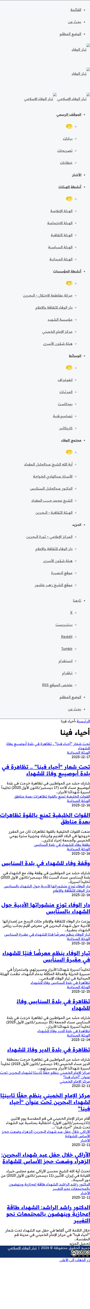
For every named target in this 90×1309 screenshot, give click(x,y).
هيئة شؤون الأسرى (58, 343)
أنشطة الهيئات (69, 187)
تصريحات (65, 150)
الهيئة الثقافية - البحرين (54, 512)
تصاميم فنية (63, 416)
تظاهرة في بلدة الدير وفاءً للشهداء (48, 1049)
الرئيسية (83, 721)
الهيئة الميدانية (61, 259)
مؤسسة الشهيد (60, 319)
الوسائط (75, 356)
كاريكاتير (66, 428)
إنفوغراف (65, 380)
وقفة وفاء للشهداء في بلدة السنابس (46, 863)
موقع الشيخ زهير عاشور (54, 585)
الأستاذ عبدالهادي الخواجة (53, 476)
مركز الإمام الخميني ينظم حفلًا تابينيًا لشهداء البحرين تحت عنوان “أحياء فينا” (45, 1102)
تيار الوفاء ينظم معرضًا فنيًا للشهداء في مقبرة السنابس (46, 956)
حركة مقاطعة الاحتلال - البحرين (48, 295)
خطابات (66, 162)
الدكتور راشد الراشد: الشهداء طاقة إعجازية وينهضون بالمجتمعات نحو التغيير (48, 1214)
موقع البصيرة (62, 573)
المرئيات (66, 392)
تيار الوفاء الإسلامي (22, 1248)
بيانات (68, 138)
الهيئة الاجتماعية (60, 223)
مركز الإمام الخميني (57, 331)
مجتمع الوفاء (71, 440)
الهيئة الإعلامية (61, 211)
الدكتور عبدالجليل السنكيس (51, 488)
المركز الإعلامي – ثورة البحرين (49, 536)
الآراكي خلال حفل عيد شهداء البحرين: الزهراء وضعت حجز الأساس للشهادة (45, 1157)
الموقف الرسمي (68, 114)
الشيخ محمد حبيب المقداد (52, 500)
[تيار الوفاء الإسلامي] (57, 99)
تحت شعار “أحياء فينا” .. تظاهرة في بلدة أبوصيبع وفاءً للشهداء (46, 770)
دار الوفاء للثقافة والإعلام (54, 307)
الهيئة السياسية (60, 247)
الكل (69, 126)
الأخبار (76, 175)
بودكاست (65, 404)
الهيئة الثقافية (62, 235)
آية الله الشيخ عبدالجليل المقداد (48, 464)
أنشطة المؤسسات (67, 271)
